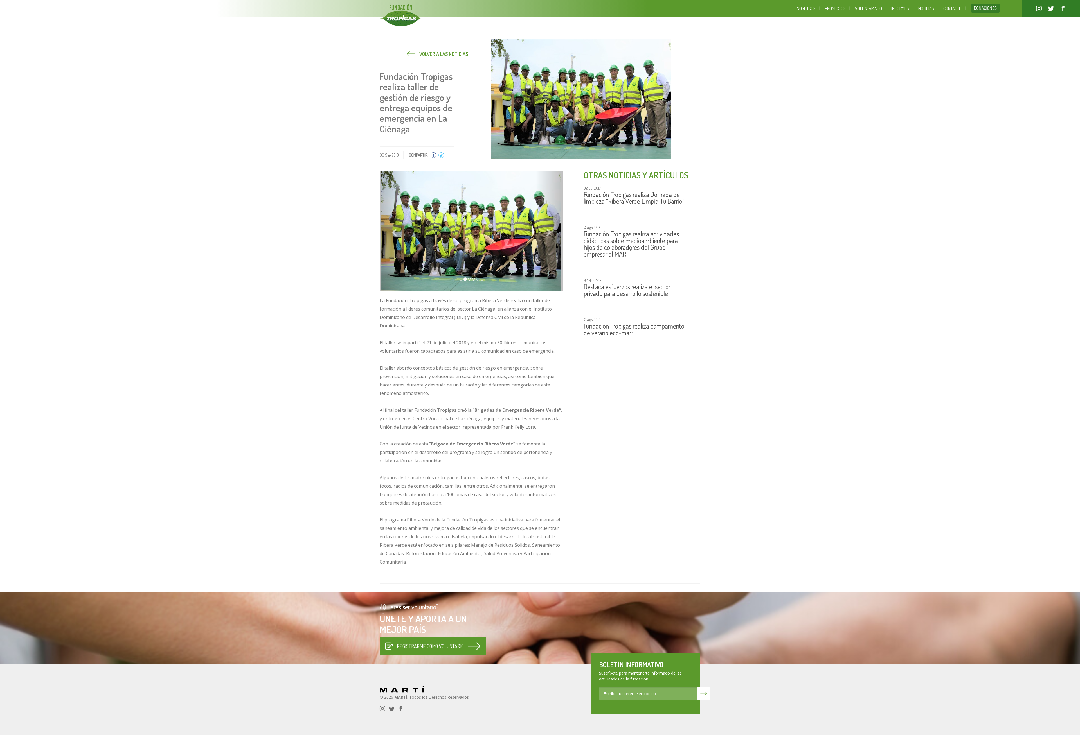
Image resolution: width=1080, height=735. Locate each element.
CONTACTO (952, 8)
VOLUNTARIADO (868, 8)
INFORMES (900, 8)
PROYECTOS (835, 8)
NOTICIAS (926, 8)
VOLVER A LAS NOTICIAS (443, 54)
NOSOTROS (806, 8)
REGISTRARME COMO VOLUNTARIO (430, 646)
